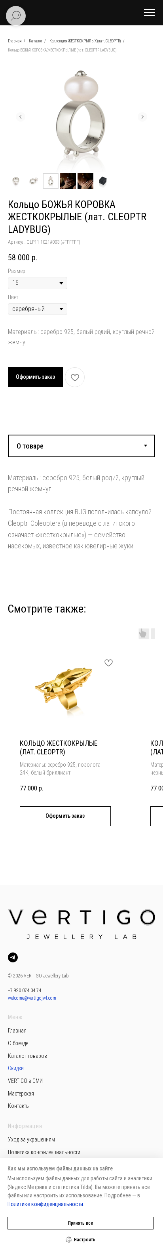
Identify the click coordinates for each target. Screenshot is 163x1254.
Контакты (19, 1106)
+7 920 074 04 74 (24, 990)
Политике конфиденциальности (45, 1204)
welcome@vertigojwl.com (32, 998)
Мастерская (21, 1093)
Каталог (35, 41)
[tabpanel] (81, 506)
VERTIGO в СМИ (25, 1081)
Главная (15, 41)
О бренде (18, 1043)
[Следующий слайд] (142, 117)
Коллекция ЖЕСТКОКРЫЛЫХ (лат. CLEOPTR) (85, 41)
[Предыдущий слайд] (20, 117)
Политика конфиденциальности (44, 1152)
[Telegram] (13, 957)
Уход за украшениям (31, 1139)
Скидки (16, 1068)
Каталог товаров (27, 1056)
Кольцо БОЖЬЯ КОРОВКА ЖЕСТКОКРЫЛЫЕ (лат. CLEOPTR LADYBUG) (62, 50)
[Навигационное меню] (149, 13)
